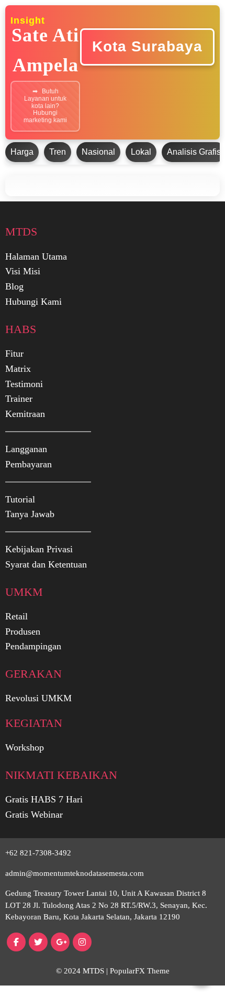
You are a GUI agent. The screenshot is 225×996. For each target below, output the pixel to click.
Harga (21, 151)
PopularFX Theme (140, 971)
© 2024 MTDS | (83, 971)
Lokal (141, 151)
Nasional (98, 151)
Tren (57, 151)
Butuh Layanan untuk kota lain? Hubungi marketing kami (45, 106)
